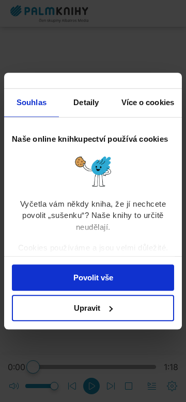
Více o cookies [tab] (147, 102)
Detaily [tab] (86, 102)
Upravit (87, 308)
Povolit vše (93, 277)
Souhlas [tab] (32, 102)
